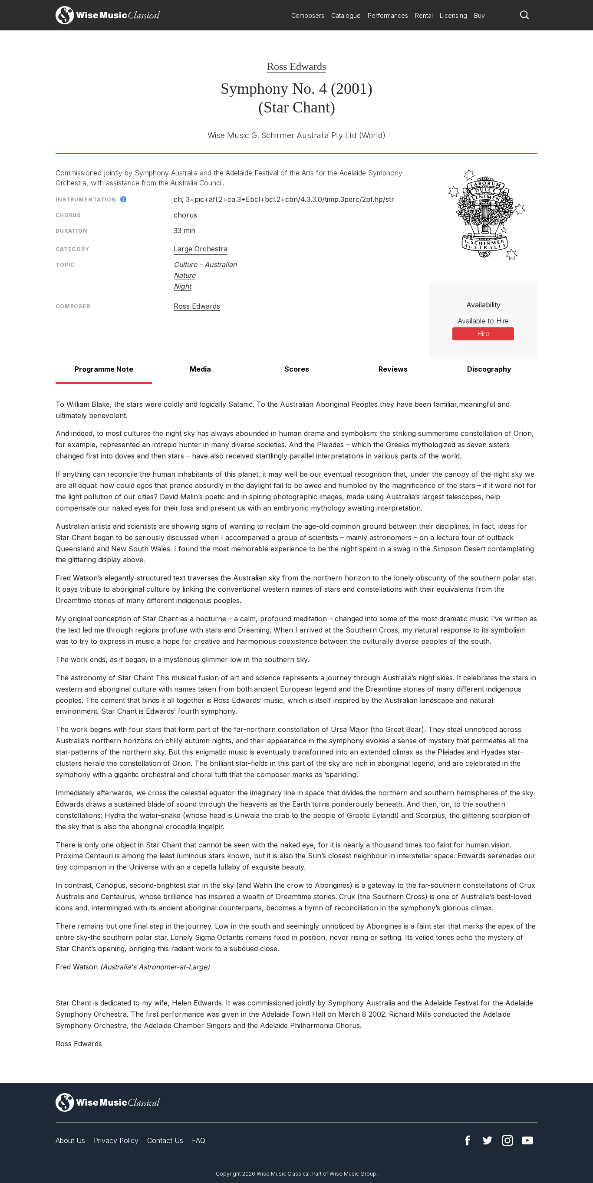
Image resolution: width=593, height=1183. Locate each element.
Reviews (393, 369)
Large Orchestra (200, 248)
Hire (483, 334)
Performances (388, 15)
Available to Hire (483, 320)
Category (72, 249)
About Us (70, 1140)
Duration (72, 230)
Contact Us (165, 1140)
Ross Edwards (296, 66)
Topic (65, 264)
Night (182, 286)
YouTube (527, 1140)
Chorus (68, 215)
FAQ (198, 1140)
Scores (296, 369)
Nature (184, 275)
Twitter (487, 1140)
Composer (73, 306)
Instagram (507, 1140)
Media (200, 369)
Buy (479, 15)
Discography (489, 369)
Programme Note (104, 369)
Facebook (467, 1140)
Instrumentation (86, 199)
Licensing (453, 15)
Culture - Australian (205, 264)
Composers (307, 15)
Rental (424, 15)
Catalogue (346, 15)
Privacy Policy (116, 1140)
